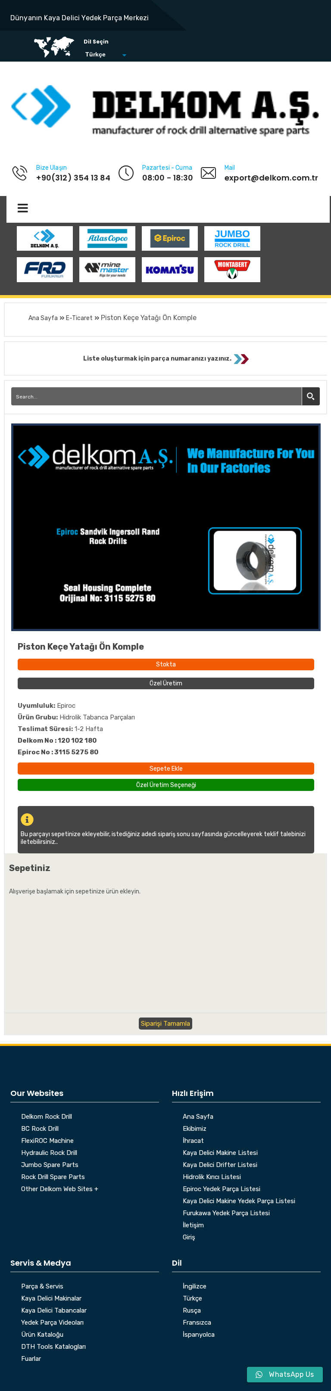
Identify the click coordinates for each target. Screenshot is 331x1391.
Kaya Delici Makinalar (51, 1298)
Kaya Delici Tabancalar (54, 1310)
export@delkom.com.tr (272, 177)
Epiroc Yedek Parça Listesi (221, 1189)
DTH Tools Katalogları (53, 1347)
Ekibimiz (194, 1129)
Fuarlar (31, 1359)
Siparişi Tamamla (165, 1023)
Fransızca (197, 1322)
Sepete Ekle (166, 768)
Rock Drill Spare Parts (53, 1177)
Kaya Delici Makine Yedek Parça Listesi (239, 1201)
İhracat (193, 1141)
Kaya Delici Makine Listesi (220, 1153)
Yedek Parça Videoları (52, 1322)
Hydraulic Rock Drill (49, 1153)
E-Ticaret (79, 318)
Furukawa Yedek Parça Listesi (226, 1213)
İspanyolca (199, 1335)
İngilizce (194, 1286)
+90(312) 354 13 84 (73, 177)
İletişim (193, 1225)
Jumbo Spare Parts (49, 1165)
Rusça (192, 1310)
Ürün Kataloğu (42, 1335)
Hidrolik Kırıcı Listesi (212, 1177)
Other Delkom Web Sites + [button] (59, 1189)
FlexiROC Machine (47, 1141)
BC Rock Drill (40, 1129)
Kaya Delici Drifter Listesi (220, 1165)
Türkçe (192, 1298)
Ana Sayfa (43, 318)
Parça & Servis (42, 1286)
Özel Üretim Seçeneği (166, 784)
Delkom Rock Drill (46, 1117)
